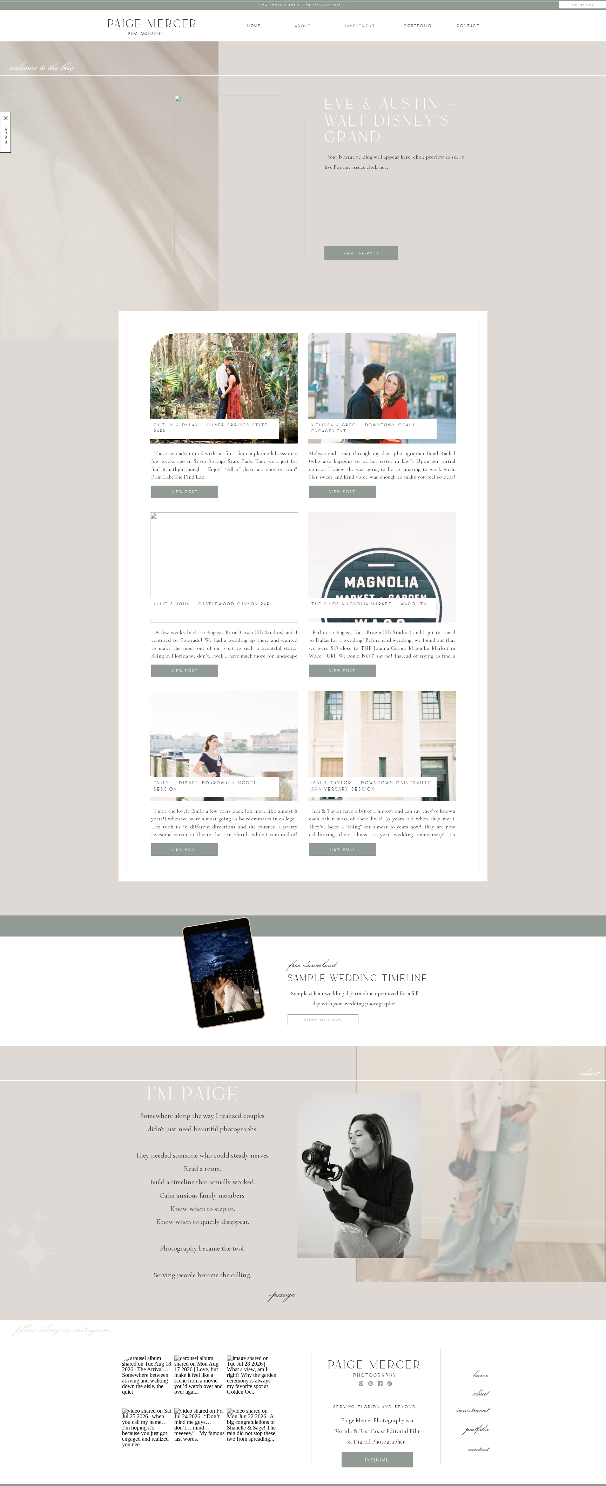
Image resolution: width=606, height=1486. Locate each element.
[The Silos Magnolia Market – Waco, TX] (382, 567)
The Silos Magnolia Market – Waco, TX (369, 604)
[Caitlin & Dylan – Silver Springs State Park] (224, 388)
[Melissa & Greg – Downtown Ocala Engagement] (382, 388)
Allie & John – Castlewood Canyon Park (214, 604)
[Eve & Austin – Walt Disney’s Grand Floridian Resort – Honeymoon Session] (239, 177)
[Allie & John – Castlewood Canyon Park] (224, 567)
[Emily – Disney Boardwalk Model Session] (224, 746)
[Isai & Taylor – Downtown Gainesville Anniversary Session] (382, 746)
